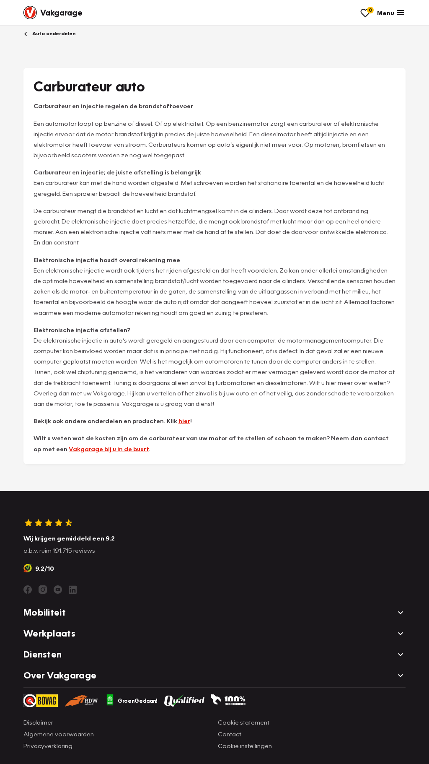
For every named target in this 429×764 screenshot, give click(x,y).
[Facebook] (27, 589)
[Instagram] (43, 589)
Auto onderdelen (53, 33)
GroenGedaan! (138, 700)
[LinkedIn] (73, 589)
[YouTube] (58, 589)
